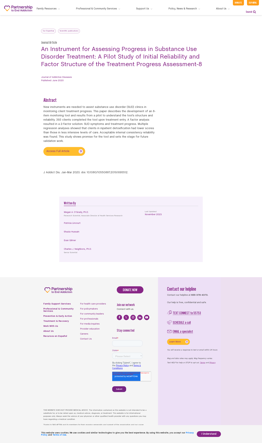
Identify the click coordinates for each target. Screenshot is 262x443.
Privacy (212, 363)
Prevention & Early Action (57, 316)
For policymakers (89, 309)
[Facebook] (119, 317)
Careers (84, 334)
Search (249, 11)
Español (253, 2)
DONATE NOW (130, 290)
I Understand (208, 434)
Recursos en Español (55, 336)
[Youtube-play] (146, 317)
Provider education (90, 329)
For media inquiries (90, 324)
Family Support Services (57, 304)
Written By (70, 203)
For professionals (89, 319)
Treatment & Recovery (56, 321)
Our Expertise (48, 31)
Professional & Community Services (58, 310)
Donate (238, 2)
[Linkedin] (140, 317)
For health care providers (93, 304)
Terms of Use (59, 435)
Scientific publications (69, 31)
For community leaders (92, 314)
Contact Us (86, 339)
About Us (48, 331)
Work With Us (50, 326)
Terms (202, 363)
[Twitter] (126, 317)
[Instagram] (133, 317)
